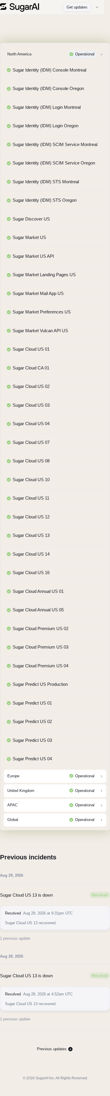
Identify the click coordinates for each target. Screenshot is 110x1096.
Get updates (77, 7)
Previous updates (52, 1049)
